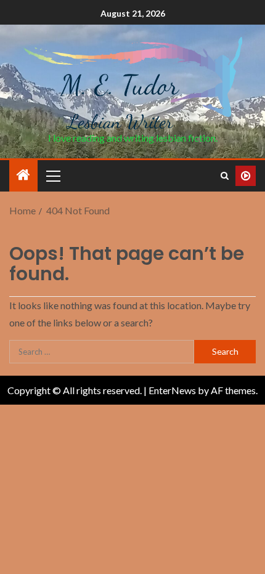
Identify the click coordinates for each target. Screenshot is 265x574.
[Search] (224, 176)
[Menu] (52, 175)
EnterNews (172, 390)
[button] (52, 175)
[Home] (23, 175)
